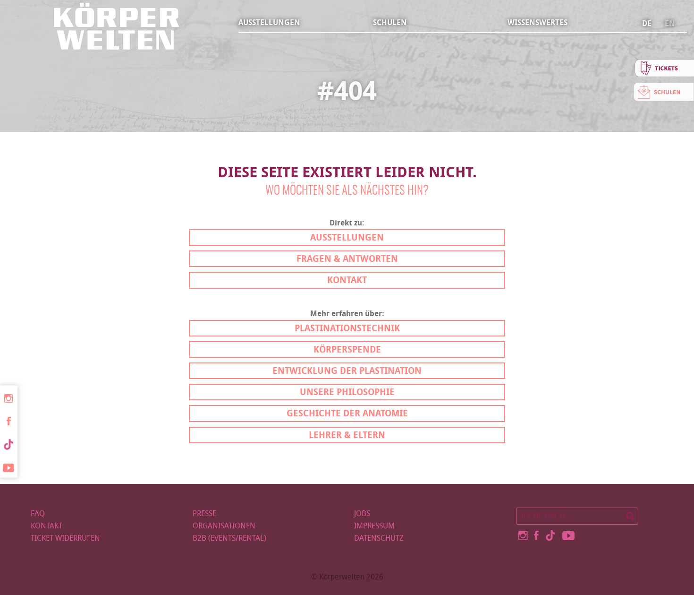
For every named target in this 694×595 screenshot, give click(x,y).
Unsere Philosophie (347, 392)
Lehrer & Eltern (347, 435)
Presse (204, 513)
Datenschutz (379, 538)
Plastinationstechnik (347, 328)
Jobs (362, 513)
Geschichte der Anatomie (347, 413)
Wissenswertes (537, 22)
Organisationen (224, 525)
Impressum (374, 525)
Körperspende (347, 349)
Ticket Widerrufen (65, 538)
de (647, 23)
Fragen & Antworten (347, 258)
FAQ (38, 513)
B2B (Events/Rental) (229, 538)
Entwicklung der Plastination (347, 370)
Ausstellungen (269, 22)
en (670, 23)
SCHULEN (390, 22)
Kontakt (347, 280)
